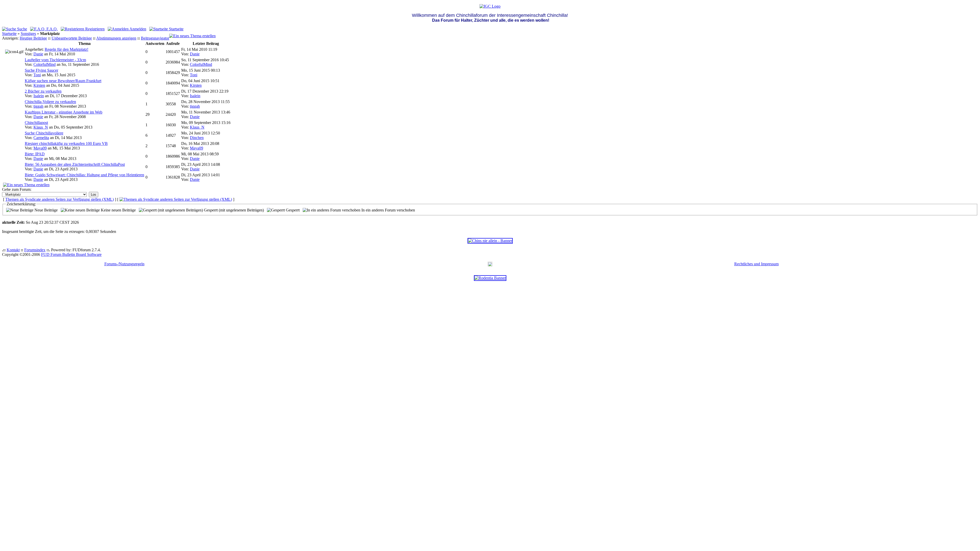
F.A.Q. (51, 29)
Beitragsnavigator (155, 38)
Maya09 (40, 148)
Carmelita (41, 137)
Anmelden (137, 29)
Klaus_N (40, 127)
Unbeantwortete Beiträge (72, 38)
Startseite (175, 29)
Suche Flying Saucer (41, 70)
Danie (38, 54)
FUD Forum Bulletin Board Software (71, 254)
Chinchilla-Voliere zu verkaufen (50, 101)
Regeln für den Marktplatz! (66, 49)
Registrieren (94, 29)
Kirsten (39, 85)
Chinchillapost (36, 122)
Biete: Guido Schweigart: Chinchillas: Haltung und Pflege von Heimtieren (84, 175)
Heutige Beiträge (33, 38)
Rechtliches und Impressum (756, 264)
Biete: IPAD (35, 154)
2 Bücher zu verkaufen (43, 91)
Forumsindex (34, 250)
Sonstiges (28, 33)
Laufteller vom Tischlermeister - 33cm (55, 60)
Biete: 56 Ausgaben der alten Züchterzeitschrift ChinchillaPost (75, 164)
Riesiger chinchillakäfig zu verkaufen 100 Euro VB (66, 143)
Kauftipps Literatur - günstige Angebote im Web (63, 112)
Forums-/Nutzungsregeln (124, 264)
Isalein (38, 96)
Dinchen (197, 137)
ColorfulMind (44, 64)
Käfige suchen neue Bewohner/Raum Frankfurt (63, 81)
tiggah (38, 106)
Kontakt (13, 250)
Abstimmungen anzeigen (116, 38)
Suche (21, 29)
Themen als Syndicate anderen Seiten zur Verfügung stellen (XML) (59, 199)
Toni (37, 75)
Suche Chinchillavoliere (44, 133)
